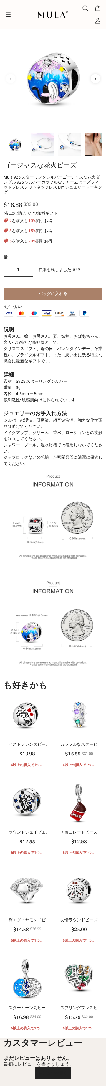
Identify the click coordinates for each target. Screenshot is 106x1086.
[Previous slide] (10, 78)
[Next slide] (95, 78)
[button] (15, 144)
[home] (53, 14)
